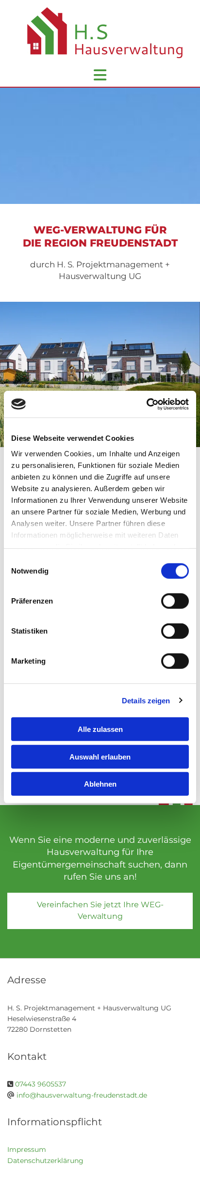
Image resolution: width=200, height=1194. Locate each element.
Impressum (26, 1149)
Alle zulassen (100, 729)
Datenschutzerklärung (45, 1160)
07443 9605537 (40, 1084)
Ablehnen (100, 784)
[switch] (175, 601)
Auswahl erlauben (100, 756)
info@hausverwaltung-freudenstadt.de (82, 1095)
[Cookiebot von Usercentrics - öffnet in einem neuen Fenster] (146, 404)
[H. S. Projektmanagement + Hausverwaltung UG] (100, 37)
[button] (100, 911)
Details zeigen (146, 700)
